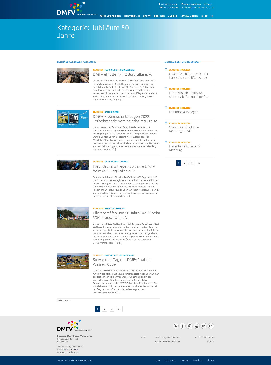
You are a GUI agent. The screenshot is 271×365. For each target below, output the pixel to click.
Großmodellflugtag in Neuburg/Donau (184, 129)
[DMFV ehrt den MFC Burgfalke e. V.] (73, 75)
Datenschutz (170, 360)
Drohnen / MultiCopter (167, 337)
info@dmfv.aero (71, 349)
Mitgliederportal (169, 4)
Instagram (190, 326)
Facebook (182, 326)
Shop (204, 15)
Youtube (197, 326)
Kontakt (208, 4)
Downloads (198, 360)
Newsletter (211, 326)
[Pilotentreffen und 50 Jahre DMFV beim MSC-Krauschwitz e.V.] (73, 216)
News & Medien (189, 15)
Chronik (210, 360)
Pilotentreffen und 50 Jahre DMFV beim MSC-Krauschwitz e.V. (126, 215)
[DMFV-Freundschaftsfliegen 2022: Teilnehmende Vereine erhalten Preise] (73, 118)
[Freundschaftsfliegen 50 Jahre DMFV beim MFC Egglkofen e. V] (73, 164)
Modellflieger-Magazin (167, 341)
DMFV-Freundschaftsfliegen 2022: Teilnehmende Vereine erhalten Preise (125, 118)
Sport (146, 15)
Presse (157, 360)
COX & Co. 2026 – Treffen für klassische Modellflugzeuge (188, 75)
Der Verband (132, 15)
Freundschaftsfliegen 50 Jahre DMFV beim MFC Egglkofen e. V (124, 168)
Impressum (184, 360)
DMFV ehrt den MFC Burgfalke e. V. (122, 74)
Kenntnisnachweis (192, 4)
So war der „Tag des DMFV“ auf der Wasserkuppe (122, 261)
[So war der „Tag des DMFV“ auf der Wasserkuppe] (73, 260)
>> (119, 308)
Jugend (172, 15)
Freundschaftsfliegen (183, 112)
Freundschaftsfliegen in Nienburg (185, 148)
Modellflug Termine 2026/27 (181, 61)
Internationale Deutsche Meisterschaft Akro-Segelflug (189, 94)
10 (192, 163)
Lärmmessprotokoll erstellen (199, 7)
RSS (175, 326)
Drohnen (159, 15)
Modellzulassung (170, 7)
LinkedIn (204, 326)
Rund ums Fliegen (110, 15)
